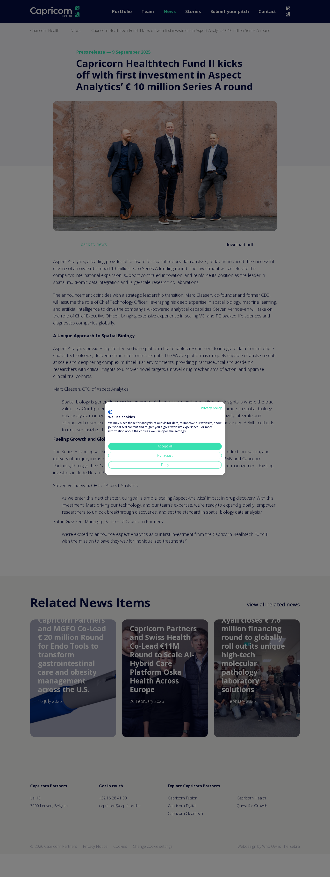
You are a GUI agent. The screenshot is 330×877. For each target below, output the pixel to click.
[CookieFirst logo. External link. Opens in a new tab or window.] (110, 412)
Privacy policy (211, 408)
